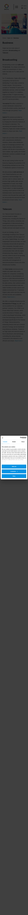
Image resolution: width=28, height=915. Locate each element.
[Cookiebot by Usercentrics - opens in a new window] (20, 438)
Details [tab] (14, 441)
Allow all (14, 466)
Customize (13, 471)
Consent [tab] (5, 441)
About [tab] (23, 441)
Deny (14, 476)
